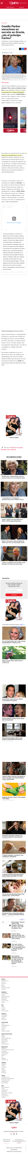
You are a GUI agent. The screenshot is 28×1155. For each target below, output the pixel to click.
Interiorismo (4, 1082)
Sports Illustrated (6, 1034)
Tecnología (4, 1054)
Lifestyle (3, 1042)
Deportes (3, 1026)
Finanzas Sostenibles (6, 1092)
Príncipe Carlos (6, 449)
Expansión (4, 1047)
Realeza (21, 7)
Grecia (14, 449)
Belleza (3, 986)
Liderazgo (4, 1016)
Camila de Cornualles (17, 447)
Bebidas (3, 995)
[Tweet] (20, 49)
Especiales (4, 1019)
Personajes (4, 997)
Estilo (3, 1023)
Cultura (3, 989)
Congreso (4, 1067)
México (3, 1065)
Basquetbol (4, 1039)
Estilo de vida (4, 1010)
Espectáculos (10, 7)
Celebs (3, 1009)
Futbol (3, 1035)
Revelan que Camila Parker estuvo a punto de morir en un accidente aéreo (13, 477)
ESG (2, 1086)
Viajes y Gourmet (5, 987)
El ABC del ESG (5, 1095)
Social (3, 1088)
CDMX (2, 1068)
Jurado (3, 1002)
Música (3, 1029)
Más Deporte (4, 1041)
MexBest (4, 992)
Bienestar (3, 999)
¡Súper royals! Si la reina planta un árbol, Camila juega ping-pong (12, 520)
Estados (3, 1069)
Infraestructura (5, 1080)
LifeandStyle (4, 1059)
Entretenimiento (5, 1025)
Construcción (5, 1077)
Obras (3, 1055)
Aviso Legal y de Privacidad (14, 1147)
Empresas (3, 1048)
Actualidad (4, 1015)
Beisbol (3, 1036)
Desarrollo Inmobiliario (7, 1078)
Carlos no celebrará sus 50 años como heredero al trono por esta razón (13, 563)
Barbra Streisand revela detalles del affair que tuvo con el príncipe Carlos (13, 541)
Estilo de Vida (4, 1000)
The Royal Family (15, 272)
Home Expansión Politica (7, 1049)
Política (3, 1062)
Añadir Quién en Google (8, 52)
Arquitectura (5, 1081)
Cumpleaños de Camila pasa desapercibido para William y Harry (13, 498)
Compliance (14, 1149)
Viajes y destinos (5, 996)
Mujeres (3, 1014)
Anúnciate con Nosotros (14, 1151)
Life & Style (4, 1022)
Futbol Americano (6, 1038)
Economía (3, 1051)
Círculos (3, 983)
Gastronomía (4, 993)
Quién (3, 979)
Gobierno (3, 1064)
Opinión (3, 1018)
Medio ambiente (5, 1087)
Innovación (4, 1094)
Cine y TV (3, 1028)
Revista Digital (23, 3)
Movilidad (4, 1091)
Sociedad (3, 1072)
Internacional (5, 1052)
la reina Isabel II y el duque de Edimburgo (12, 92)
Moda (2, 984)
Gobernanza (4, 1090)
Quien (11, 1134)
